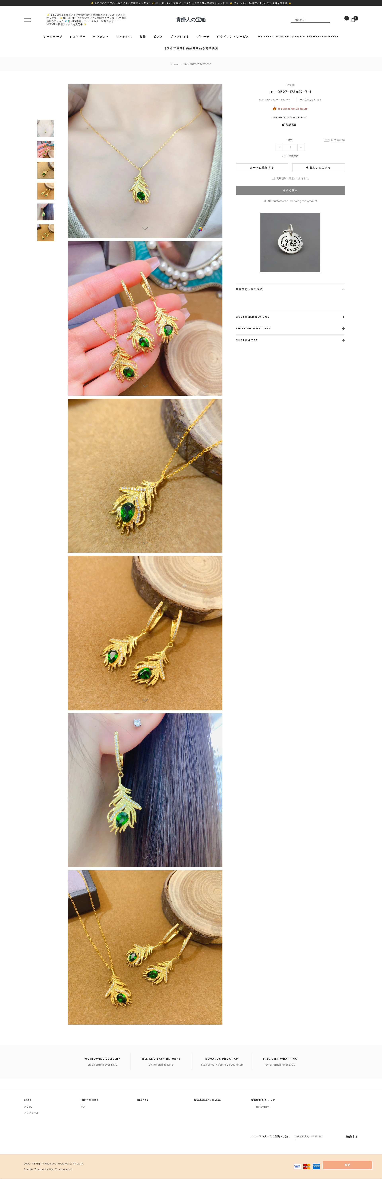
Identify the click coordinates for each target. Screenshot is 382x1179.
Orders (28, 1106)
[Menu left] (27, 20)
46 (269, 201)
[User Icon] (39, 19)
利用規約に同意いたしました (293, 178)
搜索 (83, 1106)
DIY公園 (290, 85)
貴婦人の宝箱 (191, 20)
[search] (333, 20)
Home (174, 64)
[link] (45, 128)
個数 (290, 139)
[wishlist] (344, 20)
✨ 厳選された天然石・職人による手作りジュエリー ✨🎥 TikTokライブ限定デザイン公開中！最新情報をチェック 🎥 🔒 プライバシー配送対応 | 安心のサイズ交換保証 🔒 (191, 3)
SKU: (261, 99)
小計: (284, 156)
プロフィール (31, 1112)
